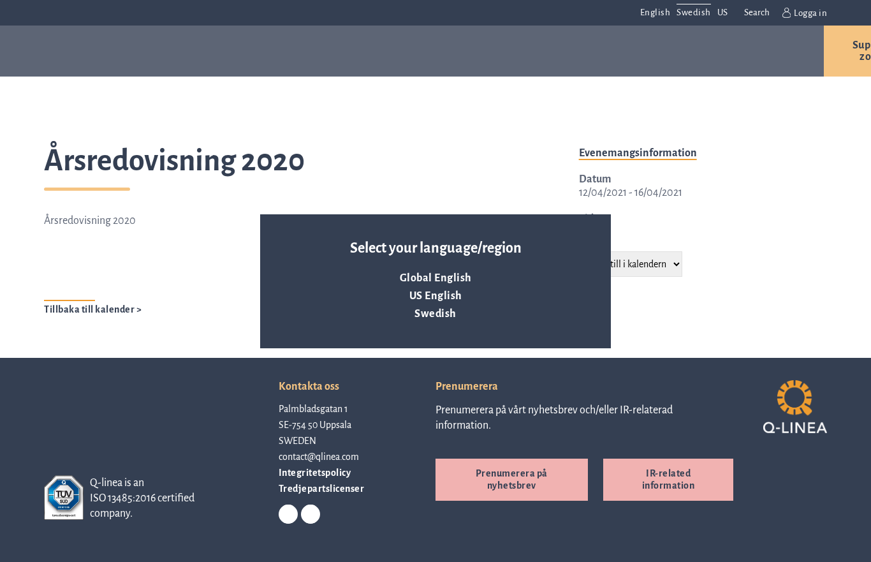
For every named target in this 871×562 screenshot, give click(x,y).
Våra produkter (161, 51)
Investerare (645, 51)
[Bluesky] (310, 515)
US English (435, 296)
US (722, 12)
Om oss (468, 51)
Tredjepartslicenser (322, 489)
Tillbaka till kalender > (93, 309)
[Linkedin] (288, 515)
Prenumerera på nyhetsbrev (512, 479)
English (655, 12)
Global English (436, 278)
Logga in (810, 13)
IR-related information (668, 479)
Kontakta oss (758, 51)
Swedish (435, 314)
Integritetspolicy (315, 473)
